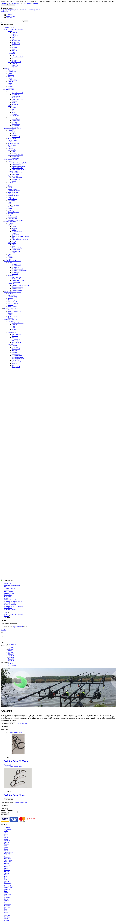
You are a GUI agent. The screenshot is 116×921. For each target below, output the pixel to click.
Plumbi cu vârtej (16, 264)
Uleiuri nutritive (12, 218)
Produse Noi (8, 595)
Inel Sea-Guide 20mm (14, 795)
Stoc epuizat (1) (12, 665)
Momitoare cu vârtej (17, 287)
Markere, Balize (12, 316)
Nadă (9, 197)
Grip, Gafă (11, 257)
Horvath (6, 920)
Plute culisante (16, 124)
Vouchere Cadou (9, 27)
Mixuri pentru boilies (14, 190)
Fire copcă (15, 336)
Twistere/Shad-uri (17, 231)
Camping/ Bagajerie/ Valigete (12, 128)
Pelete (9, 204)
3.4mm (11, 654)
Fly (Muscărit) (16, 44)
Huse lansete (11, 53)
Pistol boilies (15, 174)
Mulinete (6, 68)
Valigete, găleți (12, 150)
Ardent (6, 831)
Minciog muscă (16, 360)
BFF (5, 845)
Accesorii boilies (12, 171)
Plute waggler (15, 125)
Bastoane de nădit (17, 177)
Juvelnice (10, 305)
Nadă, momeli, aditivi (10, 159)
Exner (6, 892)
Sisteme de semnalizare (11, 308)
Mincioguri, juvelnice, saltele (12, 292)
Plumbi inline (15, 267)
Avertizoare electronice (14, 311)
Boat (13, 37)
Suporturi (14, 67)
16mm (11, 655)
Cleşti (9, 254)
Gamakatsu (7, 904)
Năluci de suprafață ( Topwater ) (21, 236)
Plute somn (15, 127)
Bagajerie (10, 130)
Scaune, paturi (12, 138)
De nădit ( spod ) (16, 40)
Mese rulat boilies (17, 173)
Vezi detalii (7, 765)
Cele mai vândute (9, 593)
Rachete (14, 181)
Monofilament (16, 96)
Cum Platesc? (8, 608)
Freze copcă (15, 337)
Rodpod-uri (15, 65)
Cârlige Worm (16, 251)
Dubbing (14, 350)
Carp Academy (8, 852)
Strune (13, 102)
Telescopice (15, 50)
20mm (11, 657)
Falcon (6, 896)
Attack (6, 834)
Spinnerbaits (15, 235)
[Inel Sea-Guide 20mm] (18, 788)
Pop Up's (10, 207)
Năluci (10, 225)
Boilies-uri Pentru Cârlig (19, 169)
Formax (6, 900)
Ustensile (14, 363)
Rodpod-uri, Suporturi (14, 62)
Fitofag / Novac (12, 199)
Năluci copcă (15, 238)
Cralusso (6, 873)
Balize (13, 326)
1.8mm (11, 649)
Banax (6, 839)
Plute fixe (14, 122)
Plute (9, 117)
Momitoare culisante (17, 288)
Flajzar (6, 899)
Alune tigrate (11, 200)
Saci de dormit (12, 145)
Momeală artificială (13, 195)
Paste (9, 202)
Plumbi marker (16, 272)
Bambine (10, 313)
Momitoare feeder (17, 290)
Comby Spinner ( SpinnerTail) (20, 239)
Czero (6, 876)
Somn (13, 49)
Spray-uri (10, 215)
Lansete (10, 31)
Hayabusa (7, 917)
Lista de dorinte (10, 16)
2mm (10, 650)
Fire (9, 91)
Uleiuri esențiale (12, 217)
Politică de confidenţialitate (12, 585)
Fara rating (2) (12, 644)
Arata (2, 729)
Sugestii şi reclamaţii (10, 604)
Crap (13, 39)
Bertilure (6, 844)
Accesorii (14, 32)
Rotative (14, 230)
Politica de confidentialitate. (30, 3)
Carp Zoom (7, 861)
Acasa (6, 598)
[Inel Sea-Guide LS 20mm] (18, 754)
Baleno (6, 836)
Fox (5, 902)
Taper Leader (15, 104)
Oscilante (14, 228)
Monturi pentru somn (18, 280)
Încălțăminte (15, 156)
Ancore (14, 244)
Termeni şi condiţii (9, 588)
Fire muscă (15, 352)
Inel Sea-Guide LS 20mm (16, 761)
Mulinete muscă (16, 362)
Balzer (6, 837)
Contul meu (9, 14)
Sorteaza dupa (5, 723)
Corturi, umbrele (12, 140)
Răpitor (14, 107)
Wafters (10, 208)
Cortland (6, 871)
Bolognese (15, 36)
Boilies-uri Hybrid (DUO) (19, 163)
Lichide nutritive (12, 189)
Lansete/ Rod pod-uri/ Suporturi (13, 29)
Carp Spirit (7, 858)
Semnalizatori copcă (17, 342)
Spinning (14, 47)
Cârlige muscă (16, 349)
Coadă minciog (12, 296)
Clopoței (10, 314)
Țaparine (14, 241)
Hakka (6, 912)
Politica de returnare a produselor (13, 601)
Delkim (6, 881)
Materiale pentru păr (17, 357)
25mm (11, 659)
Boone (6, 849)
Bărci (13, 327)
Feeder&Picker (16, 42)
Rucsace (14, 133)
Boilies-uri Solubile (17, 168)
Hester (6, 918)
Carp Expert (7, 853)
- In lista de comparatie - (15, 732)
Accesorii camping (13, 143)
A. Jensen (7, 827)
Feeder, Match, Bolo (17, 57)
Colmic (6, 868)
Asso (5, 832)
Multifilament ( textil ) (18, 99)
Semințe (10, 213)
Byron (6, 850)
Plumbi (10, 262)
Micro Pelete (15, 205)
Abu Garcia (7, 829)
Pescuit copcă (12, 332)
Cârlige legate (15, 115)
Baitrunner (11, 75)
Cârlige (10, 106)
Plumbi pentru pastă (17, 269)
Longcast (10, 81)
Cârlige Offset (16, 249)
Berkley (6, 842)
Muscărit (14, 101)
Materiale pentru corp (18, 358)
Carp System (8, 860)
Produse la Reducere (10, 609)
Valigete (14, 153)
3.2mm (11, 652)
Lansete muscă (16, 354)
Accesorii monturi (17, 277)
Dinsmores (7, 883)
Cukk (6, 875)
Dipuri (10, 187)
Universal (11, 88)
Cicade (14, 226)
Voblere (14, 233)
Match (10, 83)
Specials (6, 586)
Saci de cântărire (12, 301)
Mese (9, 146)
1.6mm (11, 647)
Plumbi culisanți (16, 265)
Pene (13, 365)
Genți (13, 132)
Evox (5, 891)
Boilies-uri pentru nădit (18, 166)
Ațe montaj (15, 347)
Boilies (10, 161)
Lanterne (10, 142)
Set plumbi (15, 274)
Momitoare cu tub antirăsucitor (20, 285)
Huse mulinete (12, 71)
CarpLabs (7, 863)
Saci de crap (11, 300)
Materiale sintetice (17, 355)
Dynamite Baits (8, 886)
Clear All (3, 630)
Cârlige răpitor (12, 243)
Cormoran (7, 870)
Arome (10, 186)
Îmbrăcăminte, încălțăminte (15, 155)
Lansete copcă (16, 339)
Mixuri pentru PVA (13, 192)
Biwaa (6, 847)
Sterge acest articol (17, 627)
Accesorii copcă (16, 334)
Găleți (13, 151)
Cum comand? (8, 591)
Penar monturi (16, 137)
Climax (6, 866)
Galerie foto (7, 596)
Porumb (10, 210)
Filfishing (7, 897)
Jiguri (13, 252)
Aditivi (10, 184)
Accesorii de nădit (13, 176)
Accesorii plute (16, 119)
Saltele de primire (13, 303)
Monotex (14, 97)
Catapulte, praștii (16, 179)
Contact (6, 590)
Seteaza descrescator (21, 723)
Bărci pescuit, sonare (17, 323)
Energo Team (8, 887)
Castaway (7, 865)
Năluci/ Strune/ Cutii (10, 221)
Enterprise (7, 889)
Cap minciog (11, 295)
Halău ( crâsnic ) (12, 306)
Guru (5, 909)
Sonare (14, 331)
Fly (13, 58)
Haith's (6, 910)
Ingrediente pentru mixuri (15, 220)
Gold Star (7, 907)
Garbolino (7, 905)
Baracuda (7, 840)
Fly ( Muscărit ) (12, 80)
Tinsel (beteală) (16, 367)
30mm (11, 660)
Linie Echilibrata (16, 120)
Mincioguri (11, 298)
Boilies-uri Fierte (16, 164)
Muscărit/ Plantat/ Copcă (11, 319)
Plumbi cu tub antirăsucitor (19, 270)
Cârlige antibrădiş (17, 248)
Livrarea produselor (10, 599)
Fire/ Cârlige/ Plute (9, 89)
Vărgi (13, 52)
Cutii (9, 259)
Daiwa (6, 878)
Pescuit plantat (12, 321)
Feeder (10, 78)
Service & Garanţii (9, 603)
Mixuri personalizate (14, 194)
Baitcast (14, 34)
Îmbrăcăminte (15, 158)
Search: (3, 21)
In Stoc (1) (11, 663)
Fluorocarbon (15, 94)
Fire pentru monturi (17, 93)
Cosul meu (9, 17)
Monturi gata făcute (17, 279)
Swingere (10, 318)
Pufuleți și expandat (13, 212)
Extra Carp (7, 894)
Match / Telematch (17, 45)
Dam (5, 879)
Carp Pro (7, 857)
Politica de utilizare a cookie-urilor (10, 3)
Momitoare (11, 283)
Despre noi (7, 583)
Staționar (14, 114)
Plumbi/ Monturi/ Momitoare (12, 261)
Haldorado (7, 915)
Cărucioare (15, 135)
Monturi (10, 275)
